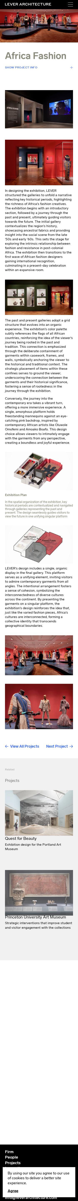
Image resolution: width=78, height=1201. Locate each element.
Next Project (57, 746)
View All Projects (24, 746)
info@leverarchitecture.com (31, 1197)
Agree (13, 1191)
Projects (13, 1162)
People (11, 1157)
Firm (9, 1151)
